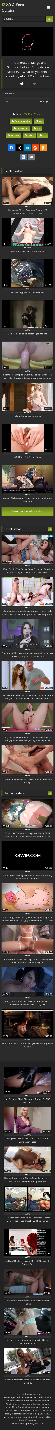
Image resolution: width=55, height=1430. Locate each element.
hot (38, 128)
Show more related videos (27, 511)
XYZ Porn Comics (13, 7)
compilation (22, 128)
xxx (44, 135)
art (40, 121)
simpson (15, 135)
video (30, 135)
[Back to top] (45, 1421)
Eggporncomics (22, 121)
